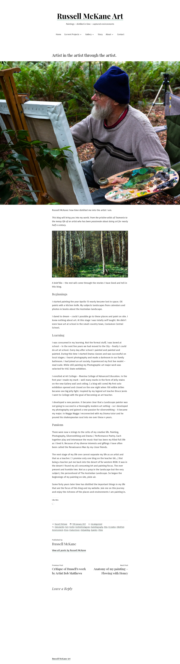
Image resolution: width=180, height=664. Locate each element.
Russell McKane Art (90, 16)
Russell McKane (61, 524)
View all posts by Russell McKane (69, 550)
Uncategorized (96, 524)
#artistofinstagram (82, 527)
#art (66, 527)
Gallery (88, 34)
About (108, 34)
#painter (94, 530)
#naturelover (74, 530)
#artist (71, 527)
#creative (112, 527)
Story (100, 34)
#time (100, 530)
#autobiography (97, 527)
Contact (120, 34)
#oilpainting (85, 530)
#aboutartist (59, 527)
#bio (106, 527)
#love (66, 530)
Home (58, 34)
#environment (57, 530)
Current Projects (71, 34)
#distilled (120, 527)
